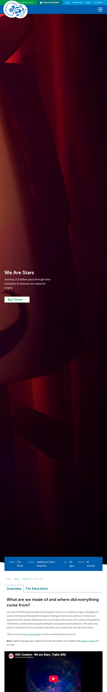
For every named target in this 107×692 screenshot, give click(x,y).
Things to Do (26, 579)
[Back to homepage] (16, 9)
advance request (88, 641)
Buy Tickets (15, 299)
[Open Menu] (100, 9)
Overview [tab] (14, 588)
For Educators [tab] (37, 588)
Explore (16, 579)
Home (9, 579)
